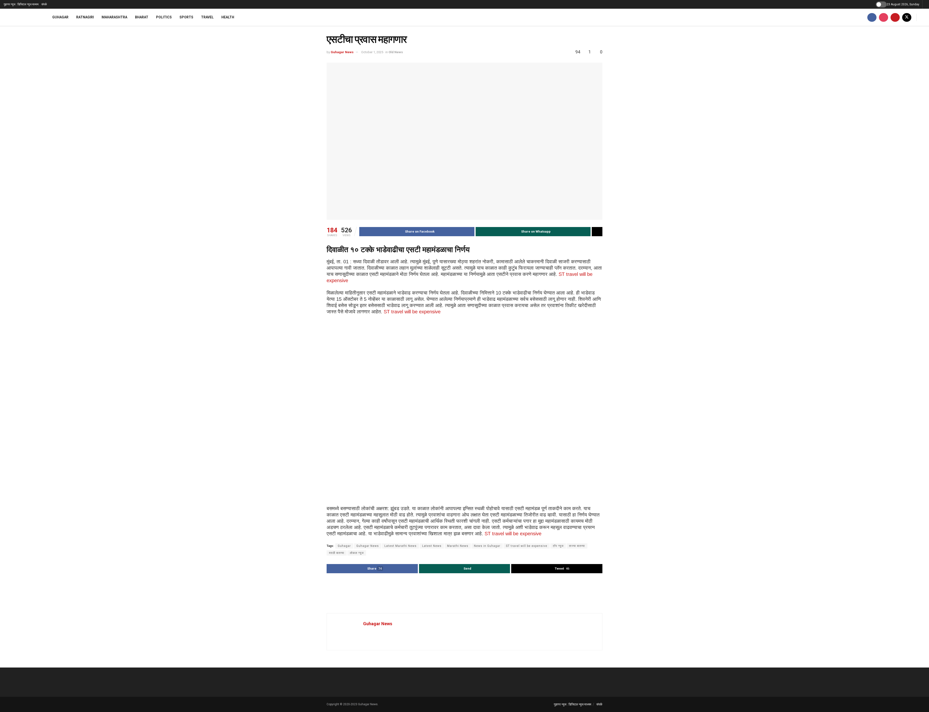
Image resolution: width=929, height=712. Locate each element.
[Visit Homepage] (22, 17)
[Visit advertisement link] (464, 594)
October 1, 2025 (372, 52)
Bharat (141, 17)
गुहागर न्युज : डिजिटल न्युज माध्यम (21, 4)
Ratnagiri (85, 17)
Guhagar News (342, 52)
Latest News (432, 546)
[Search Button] (923, 17)
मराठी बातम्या (336, 553)
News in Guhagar (487, 546)
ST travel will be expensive (412, 311)
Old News (396, 52)
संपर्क (44, 4)
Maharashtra (114, 17)
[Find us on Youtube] (895, 17)
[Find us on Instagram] (883, 17)
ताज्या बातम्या (577, 546)
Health (227, 17)
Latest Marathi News (400, 546)
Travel (207, 17)
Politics (164, 17)
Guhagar (60, 17)
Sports (186, 17)
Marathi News (457, 546)
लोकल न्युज (357, 553)
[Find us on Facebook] (872, 17)
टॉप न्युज (558, 546)
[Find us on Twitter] (906, 17)
